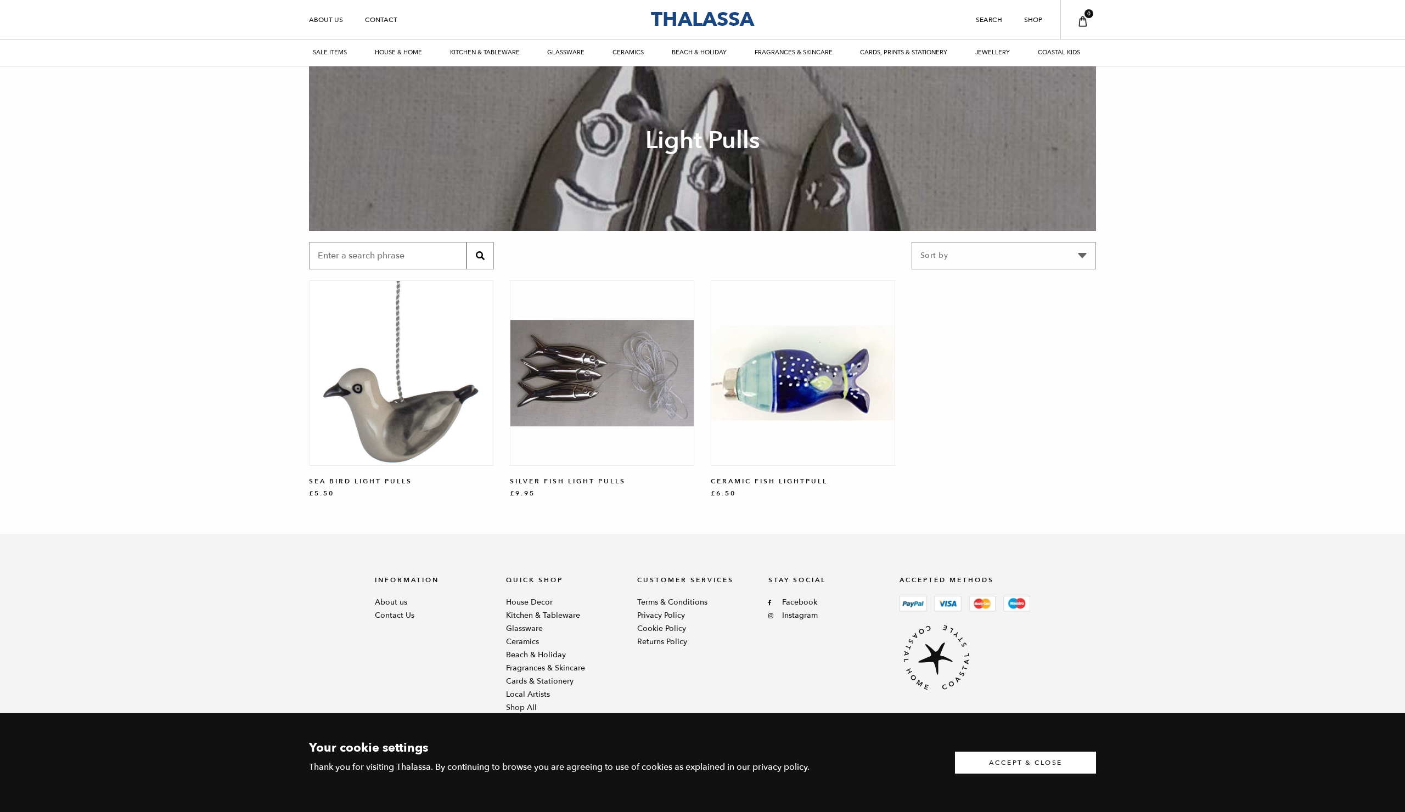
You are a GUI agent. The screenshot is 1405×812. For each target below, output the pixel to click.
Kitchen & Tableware (485, 52)
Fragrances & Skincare (794, 52)
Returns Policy (662, 641)
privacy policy (779, 767)
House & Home (398, 52)
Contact (381, 19)
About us (326, 19)
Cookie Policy (661, 628)
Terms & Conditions (672, 602)
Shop (1033, 19)
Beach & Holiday (699, 52)
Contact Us (394, 615)
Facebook (799, 602)
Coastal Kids (1059, 52)
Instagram (800, 615)
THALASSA (702, 19)
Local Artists (528, 694)
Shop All (521, 707)
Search (989, 19)
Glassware (566, 52)
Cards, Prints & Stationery (903, 52)
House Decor (529, 602)
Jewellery (992, 52)
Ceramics (628, 52)
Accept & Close (1026, 762)
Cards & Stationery (540, 681)
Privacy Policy (661, 615)
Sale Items (330, 52)
